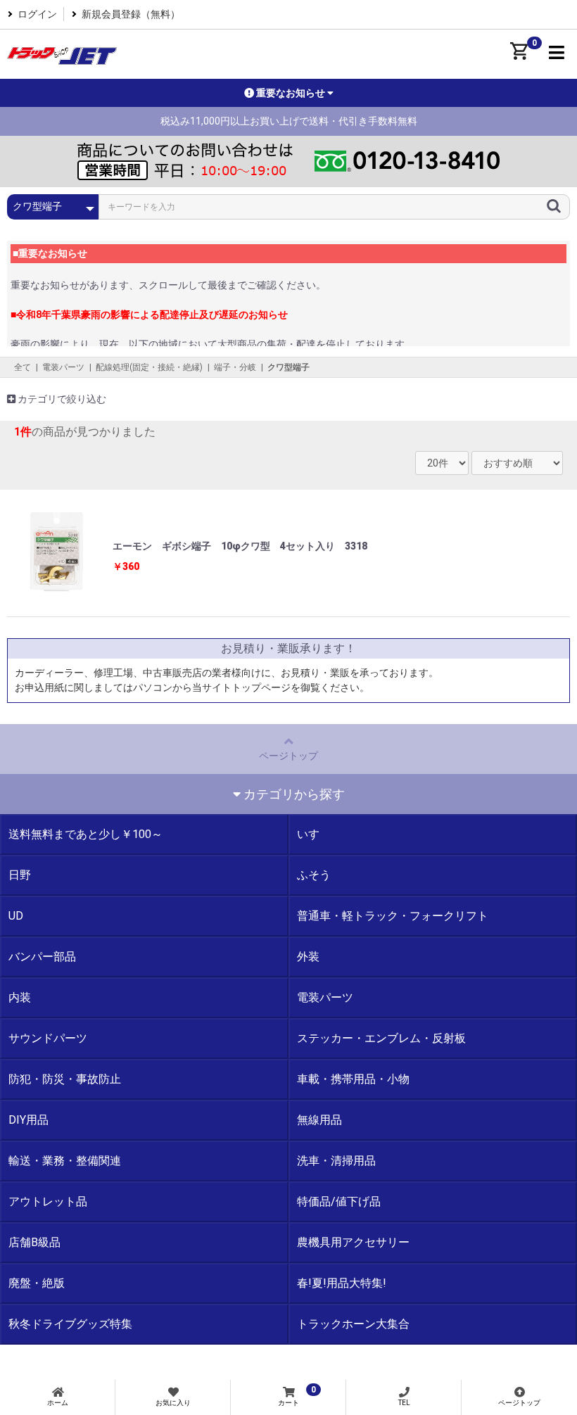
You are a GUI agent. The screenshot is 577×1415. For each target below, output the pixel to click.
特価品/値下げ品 (339, 1201)
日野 (19, 875)
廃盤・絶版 (36, 1283)
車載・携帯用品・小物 (353, 1079)
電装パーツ (63, 367)
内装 (19, 997)
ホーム (57, 1403)
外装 (308, 956)
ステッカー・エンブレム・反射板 (381, 1038)
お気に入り (173, 1403)
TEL (404, 1403)
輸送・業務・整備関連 (64, 1160)
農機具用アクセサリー (353, 1242)
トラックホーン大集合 (353, 1324)
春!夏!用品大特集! (341, 1283)
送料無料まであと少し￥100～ (85, 834)
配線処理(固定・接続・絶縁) (149, 367)
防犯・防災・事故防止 (64, 1079)
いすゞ (314, 834)
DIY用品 (28, 1120)
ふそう (314, 875)
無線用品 (319, 1120)
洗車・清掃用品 (336, 1160)
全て (22, 367)
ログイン (37, 14)
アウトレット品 (47, 1201)
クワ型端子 (288, 367)
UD (15, 915)
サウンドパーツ (47, 1038)
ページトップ (288, 755)
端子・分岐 (235, 367)
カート (297, 1396)
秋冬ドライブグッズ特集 (70, 1324)
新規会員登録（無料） (131, 14)
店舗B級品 (34, 1242)
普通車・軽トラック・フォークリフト (392, 915)
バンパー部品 (42, 956)
